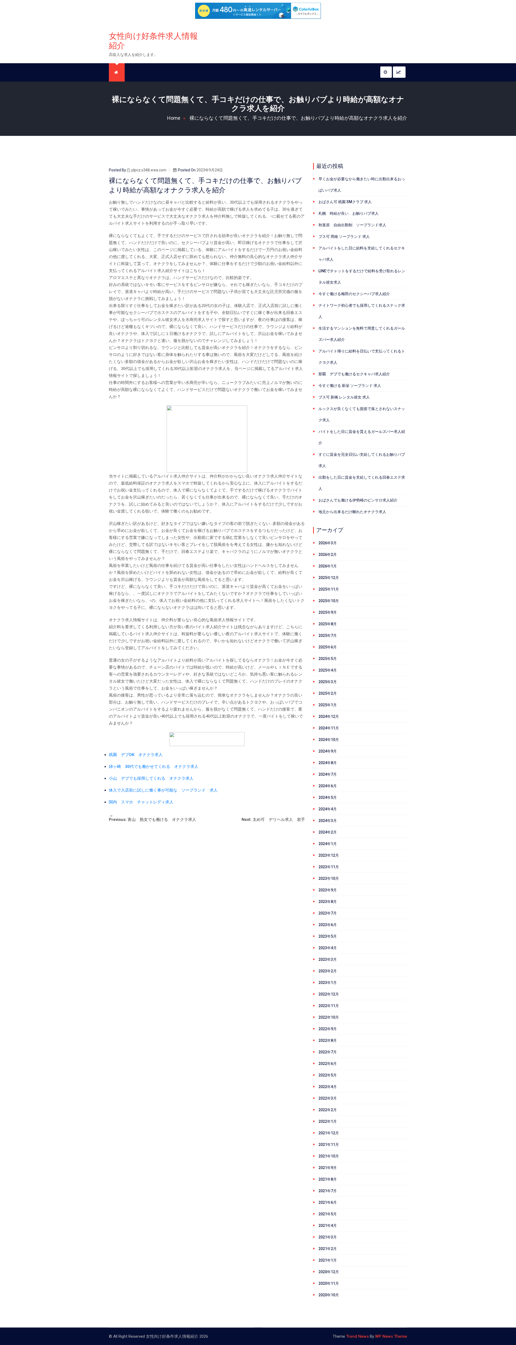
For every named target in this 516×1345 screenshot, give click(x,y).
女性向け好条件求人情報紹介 (153, 40)
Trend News (357, 1336)
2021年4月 (327, 1225)
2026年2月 (327, 554)
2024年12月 (328, 716)
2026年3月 (327, 543)
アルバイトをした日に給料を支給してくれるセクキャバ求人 (361, 254)
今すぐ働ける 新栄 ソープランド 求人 (349, 385)
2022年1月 (327, 1121)
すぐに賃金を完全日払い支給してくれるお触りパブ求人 (361, 460)
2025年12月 (328, 578)
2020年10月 (328, 1295)
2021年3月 (327, 1237)
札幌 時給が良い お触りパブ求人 (348, 213)
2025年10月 (328, 601)
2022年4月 (327, 1087)
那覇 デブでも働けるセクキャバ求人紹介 (354, 374)
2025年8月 (327, 624)
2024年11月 (328, 728)
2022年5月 (327, 1075)
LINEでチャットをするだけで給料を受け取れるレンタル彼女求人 (361, 276)
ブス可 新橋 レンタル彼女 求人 (344, 397)
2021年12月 (328, 1133)
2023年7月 (327, 913)
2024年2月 (327, 832)
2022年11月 (328, 1006)
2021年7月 (327, 1191)
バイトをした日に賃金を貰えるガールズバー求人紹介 (361, 437)
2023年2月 (327, 971)
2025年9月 (327, 612)
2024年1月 (327, 844)
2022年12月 (328, 994)
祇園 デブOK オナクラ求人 (136, 754)
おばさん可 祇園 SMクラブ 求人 (345, 202)
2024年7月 (327, 774)
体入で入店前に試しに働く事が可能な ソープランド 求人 (163, 790)
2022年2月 (327, 1110)
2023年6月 (327, 925)
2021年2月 (327, 1249)
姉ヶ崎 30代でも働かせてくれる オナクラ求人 (153, 766)
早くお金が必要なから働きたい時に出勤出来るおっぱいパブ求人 (361, 184)
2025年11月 (328, 589)
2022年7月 (327, 1052)
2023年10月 (328, 878)
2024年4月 (327, 809)
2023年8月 (327, 901)
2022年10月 (328, 1017)
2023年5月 (327, 936)
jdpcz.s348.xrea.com (148, 170)
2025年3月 (327, 682)
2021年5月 (327, 1214)
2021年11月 (328, 1144)
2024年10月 (328, 739)
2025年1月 (327, 705)
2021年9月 (327, 1168)
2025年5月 (327, 658)
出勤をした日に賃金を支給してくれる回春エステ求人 (361, 483)
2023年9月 (327, 890)
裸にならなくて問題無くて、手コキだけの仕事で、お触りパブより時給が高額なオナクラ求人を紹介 (298, 118)
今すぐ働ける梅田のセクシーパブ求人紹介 (354, 294)
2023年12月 (328, 855)
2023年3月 (327, 959)
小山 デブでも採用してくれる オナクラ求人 (151, 778)
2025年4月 (327, 670)
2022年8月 (327, 1040)
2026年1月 (327, 566)
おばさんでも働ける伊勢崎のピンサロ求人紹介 (357, 500)
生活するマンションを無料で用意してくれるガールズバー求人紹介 (361, 334)
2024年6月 (327, 786)
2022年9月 (327, 1029)
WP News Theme (391, 1336)
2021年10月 (328, 1156)
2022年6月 (327, 1063)
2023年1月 (327, 982)
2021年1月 (327, 1260)
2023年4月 (327, 948)
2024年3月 (327, 820)
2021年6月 (327, 1202)
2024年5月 (327, 797)
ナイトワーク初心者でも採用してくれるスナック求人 (361, 311)
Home (173, 118)
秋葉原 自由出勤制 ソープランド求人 (352, 225)
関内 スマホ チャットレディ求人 (141, 802)
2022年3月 (327, 1098)
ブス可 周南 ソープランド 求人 (344, 236)
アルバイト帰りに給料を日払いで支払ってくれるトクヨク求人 (361, 357)
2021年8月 (327, 1179)
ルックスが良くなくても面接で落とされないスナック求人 (361, 414)
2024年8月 (327, 763)
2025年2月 (327, 693)
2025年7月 (327, 635)
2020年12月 (328, 1272)
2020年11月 (328, 1283)
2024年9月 (327, 751)
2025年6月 (327, 647)
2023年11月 (328, 867)
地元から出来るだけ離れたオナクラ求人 (352, 512)
